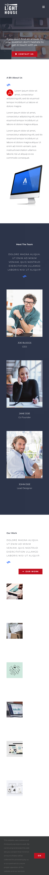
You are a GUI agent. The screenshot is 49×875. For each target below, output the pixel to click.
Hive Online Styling (14, 749)
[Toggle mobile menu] (43, 7)
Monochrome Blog (14, 788)
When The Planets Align (14, 591)
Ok (39, 855)
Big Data (14, 709)
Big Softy (14, 631)
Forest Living (14, 670)
